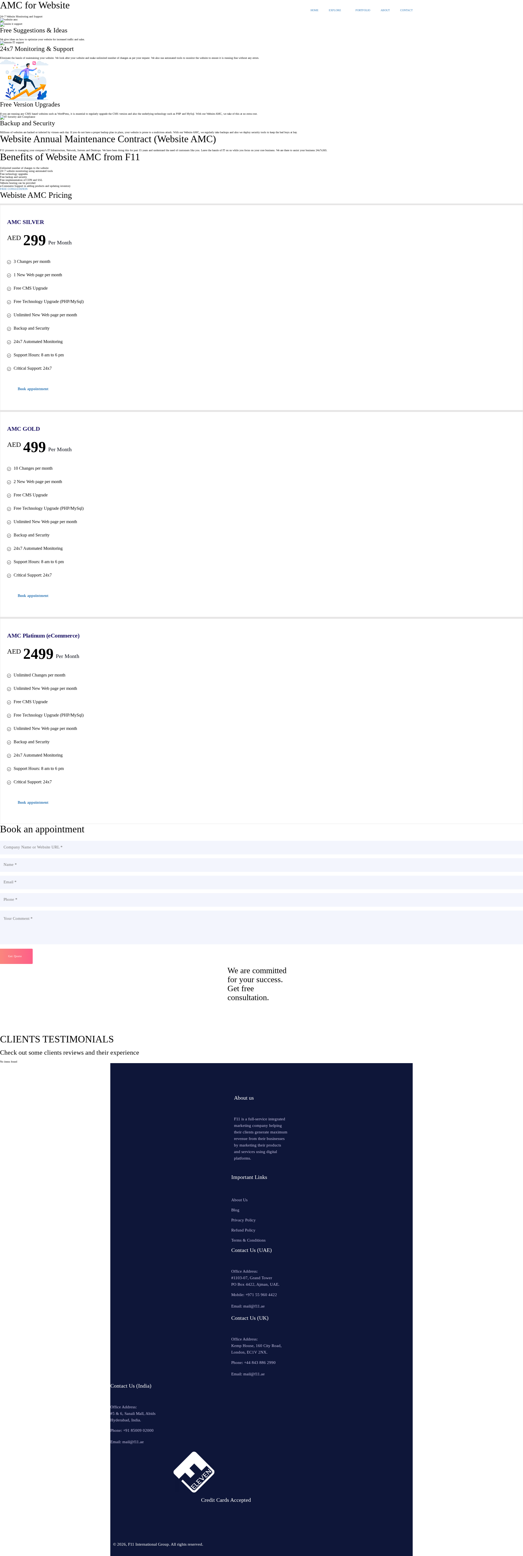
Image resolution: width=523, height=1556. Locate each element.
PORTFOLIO (362, 10)
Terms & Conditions (248, 1240)
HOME (314, 10)
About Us (239, 1200)
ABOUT (385, 10)
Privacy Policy (243, 1220)
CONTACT (406, 10)
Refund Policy (243, 1230)
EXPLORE (335, 10)
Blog (235, 1210)
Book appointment (33, 389)
